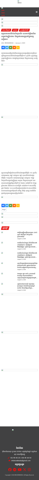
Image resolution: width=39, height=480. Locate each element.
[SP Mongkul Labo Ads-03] (19, 387)
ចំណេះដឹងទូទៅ (6, 30)
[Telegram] (7, 47)
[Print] (14, 47)
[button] (19, 20)
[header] (19, 197)
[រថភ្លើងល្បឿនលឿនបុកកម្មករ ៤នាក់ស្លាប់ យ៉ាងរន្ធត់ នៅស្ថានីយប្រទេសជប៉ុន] (8, 235)
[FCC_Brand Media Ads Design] (19, 214)
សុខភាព (15, 30)
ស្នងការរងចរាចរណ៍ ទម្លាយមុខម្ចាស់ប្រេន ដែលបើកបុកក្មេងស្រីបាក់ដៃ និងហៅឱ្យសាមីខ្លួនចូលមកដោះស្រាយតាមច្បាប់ (26, 286)
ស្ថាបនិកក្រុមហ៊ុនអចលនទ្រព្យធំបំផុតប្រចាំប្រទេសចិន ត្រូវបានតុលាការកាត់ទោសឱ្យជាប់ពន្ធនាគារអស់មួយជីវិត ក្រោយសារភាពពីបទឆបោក (27, 265)
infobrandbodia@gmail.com (20, 461)
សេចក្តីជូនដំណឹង (24, 30)
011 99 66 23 (15, 457)
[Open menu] (36, 11)
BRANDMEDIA (9, 43)
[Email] (10, 47)
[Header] (19, 217)
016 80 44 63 (26, 457)
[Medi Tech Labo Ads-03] (19, 349)
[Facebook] (3, 47)
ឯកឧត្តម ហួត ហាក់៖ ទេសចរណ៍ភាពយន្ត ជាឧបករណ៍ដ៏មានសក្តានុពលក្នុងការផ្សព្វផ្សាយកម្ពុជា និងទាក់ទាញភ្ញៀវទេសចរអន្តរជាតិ (26, 276)
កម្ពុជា (4, 209)
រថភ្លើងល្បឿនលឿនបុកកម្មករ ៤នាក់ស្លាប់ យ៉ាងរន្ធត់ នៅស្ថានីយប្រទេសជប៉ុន (27, 234)
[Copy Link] (18, 47)
